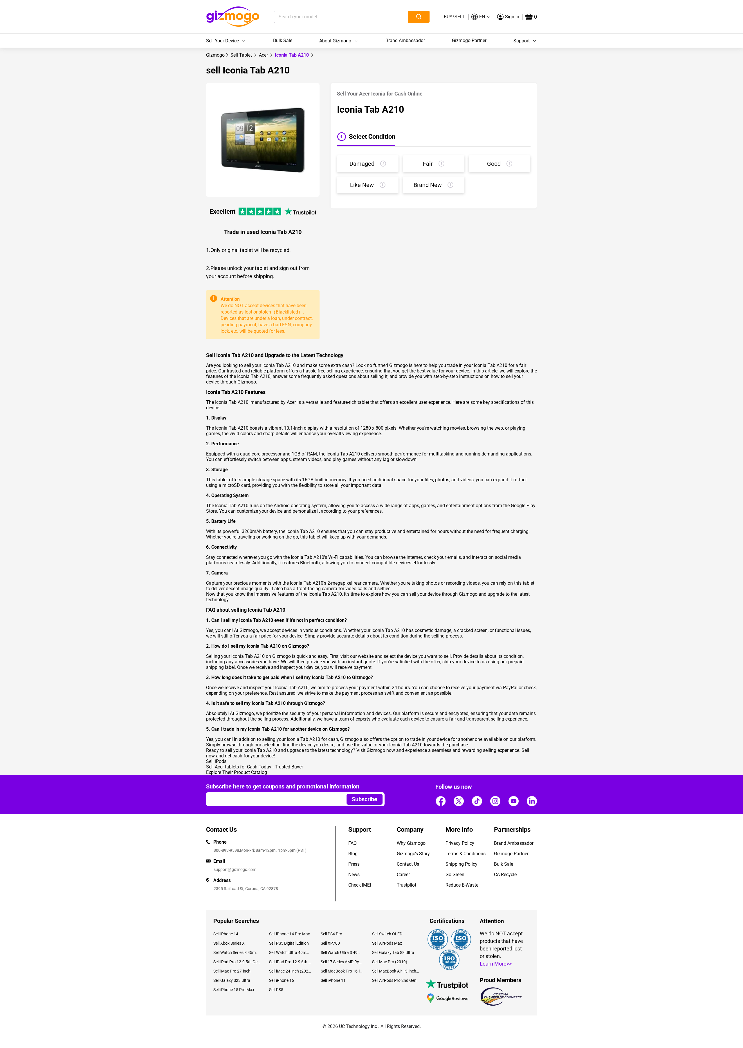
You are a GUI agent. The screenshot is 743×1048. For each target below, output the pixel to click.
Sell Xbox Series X (229, 943)
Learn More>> (496, 964)
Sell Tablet (241, 55)
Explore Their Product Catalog (236, 772)
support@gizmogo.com (235, 869)
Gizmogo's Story (413, 853)
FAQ (352, 843)
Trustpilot (406, 885)
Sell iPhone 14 (225, 934)
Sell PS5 (276, 989)
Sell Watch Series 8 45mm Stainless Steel (236, 952)
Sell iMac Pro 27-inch (231, 971)
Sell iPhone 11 (333, 980)
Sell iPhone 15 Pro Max (233, 989)
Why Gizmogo (411, 843)
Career (403, 874)
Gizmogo (215, 55)
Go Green (455, 874)
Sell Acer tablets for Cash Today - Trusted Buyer (254, 767)
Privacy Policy (460, 843)
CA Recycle (505, 874)
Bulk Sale (282, 40)
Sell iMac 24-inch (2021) (290, 971)
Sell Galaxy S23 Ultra (231, 980)
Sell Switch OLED (387, 934)
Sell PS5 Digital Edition (289, 943)
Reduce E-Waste (462, 885)
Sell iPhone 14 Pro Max (289, 934)
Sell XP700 (330, 943)
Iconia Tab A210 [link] (292, 55)
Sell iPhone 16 (281, 980)
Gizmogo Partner (469, 40)
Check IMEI (359, 885)
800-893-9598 (226, 850)
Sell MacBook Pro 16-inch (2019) (342, 971)
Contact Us (408, 864)
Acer (264, 55)
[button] (481, 17)
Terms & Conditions (466, 853)
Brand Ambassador (405, 40)
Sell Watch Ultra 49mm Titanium (290, 952)
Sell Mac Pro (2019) (389, 961)
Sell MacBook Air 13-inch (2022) (395, 971)
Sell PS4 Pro (331, 934)
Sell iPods (216, 761)
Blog (353, 853)
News (354, 874)
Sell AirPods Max (387, 943)
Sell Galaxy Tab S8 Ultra (393, 952)
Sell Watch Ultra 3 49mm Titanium (342, 952)
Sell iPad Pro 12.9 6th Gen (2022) (290, 961)
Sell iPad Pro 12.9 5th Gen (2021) (236, 961)
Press (354, 864)
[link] (215, 55)
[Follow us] (440, 801)
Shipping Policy (461, 864)
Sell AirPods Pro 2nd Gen (394, 980)
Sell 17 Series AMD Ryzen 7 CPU (342, 961)
